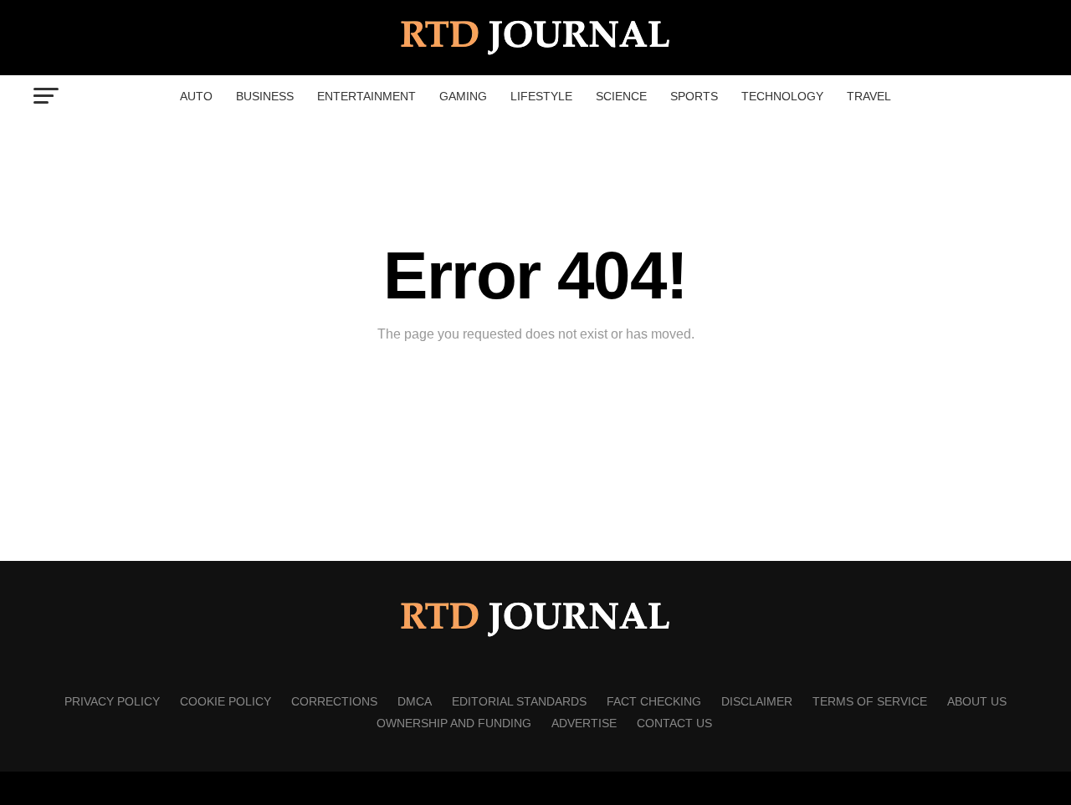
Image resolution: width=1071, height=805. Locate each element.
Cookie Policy (225, 701)
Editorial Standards (519, 701)
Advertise (584, 723)
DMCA (414, 701)
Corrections (334, 701)
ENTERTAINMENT (366, 96)
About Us (977, 701)
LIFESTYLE (541, 96)
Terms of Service (869, 701)
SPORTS (694, 96)
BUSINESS (265, 96)
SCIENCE (621, 96)
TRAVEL (869, 96)
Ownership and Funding (454, 723)
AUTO (196, 96)
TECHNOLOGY (782, 96)
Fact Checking (654, 701)
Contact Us (674, 723)
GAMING (463, 96)
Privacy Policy (112, 701)
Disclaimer (756, 701)
